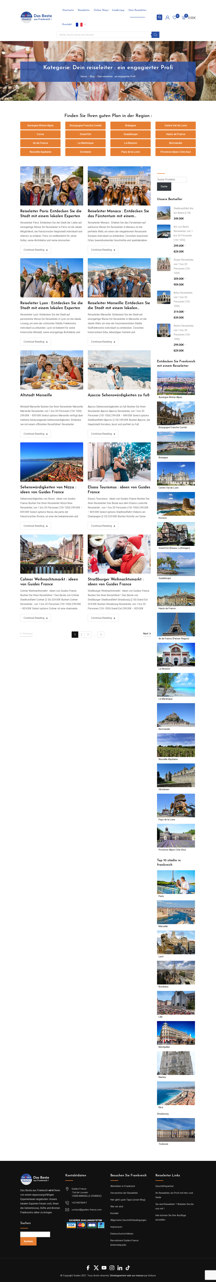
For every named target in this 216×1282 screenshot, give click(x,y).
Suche (161, 168)
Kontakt (67, 24)
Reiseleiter (84, 10)
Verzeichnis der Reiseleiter (124, 1193)
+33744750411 (79, 1202)
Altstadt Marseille (36, 395)
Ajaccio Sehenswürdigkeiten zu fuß (118, 395)
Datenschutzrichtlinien (121, 1233)
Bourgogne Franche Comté (85, 125)
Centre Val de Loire (176, 125)
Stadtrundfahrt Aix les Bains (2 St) (183, 210)
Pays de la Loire (130, 151)
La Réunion (130, 143)
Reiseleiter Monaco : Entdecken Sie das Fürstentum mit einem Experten (118, 216)
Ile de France (40, 143)
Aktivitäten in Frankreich (122, 1186)
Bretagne (130, 125)
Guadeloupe (131, 134)
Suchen (25, 1223)
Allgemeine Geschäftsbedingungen (128, 1220)
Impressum (116, 1226)
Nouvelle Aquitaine (40, 151)
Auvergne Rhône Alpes (40, 125)
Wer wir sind (116, 1206)
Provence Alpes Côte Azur (175, 151)
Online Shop (101, 10)
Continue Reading (34, 249)
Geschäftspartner (164, 1186)
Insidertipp (118, 10)
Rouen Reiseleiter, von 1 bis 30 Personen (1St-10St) (184, 266)
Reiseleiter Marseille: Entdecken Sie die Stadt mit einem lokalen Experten (119, 308)
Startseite (68, 10)
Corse (40, 134)
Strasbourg (163, 1113)
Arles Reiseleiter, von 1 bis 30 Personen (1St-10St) (183, 299)
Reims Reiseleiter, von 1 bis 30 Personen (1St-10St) (184, 332)
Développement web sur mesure (127, 1275)
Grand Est (85, 134)
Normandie (175, 143)
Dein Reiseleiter (137, 10)
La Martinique (85, 143)
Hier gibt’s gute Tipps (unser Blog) (127, 1199)
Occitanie (85, 151)
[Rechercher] (155, 35)
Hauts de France (175, 134)
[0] (184, 17)
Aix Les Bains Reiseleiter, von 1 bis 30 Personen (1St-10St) (183, 233)
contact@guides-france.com (87, 1209)
